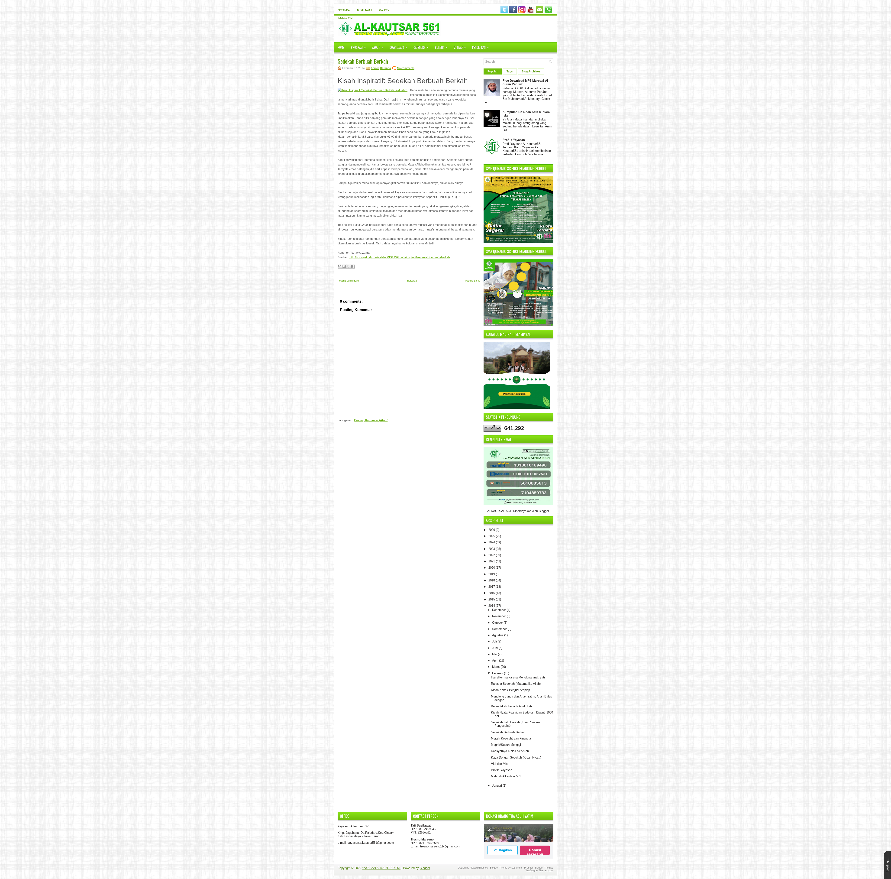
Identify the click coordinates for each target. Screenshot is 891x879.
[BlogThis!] (344, 266)
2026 (492, 530)
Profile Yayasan (514, 140)
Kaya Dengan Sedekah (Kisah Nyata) (516, 757)
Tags (510, 71)
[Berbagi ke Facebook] (353, 266)
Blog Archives (531, 71)
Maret (496, 666)
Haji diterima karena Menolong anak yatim (519, 677)
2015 (492, 599)
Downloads (398, 47)
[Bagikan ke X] (348, 266)
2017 (492, 586)
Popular (492, 71)
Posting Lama (472, 280)
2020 (492, 567)
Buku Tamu (364, 10)
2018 (492, 580)
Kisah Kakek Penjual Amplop (510, 690)
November (499, 616)
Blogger (544, 511)
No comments (405, 68)
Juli (495, 641)
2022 (492, 555)
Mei (495, 654)
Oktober (498, 622)
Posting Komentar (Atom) (371, 420)
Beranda (344, 10)
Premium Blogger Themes (538, 867)
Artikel (375, 68)
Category (421, 47)
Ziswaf (460, 47)
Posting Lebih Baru (348, 280)
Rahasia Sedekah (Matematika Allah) (516, 683)
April (495, 660)
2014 (492, 605)
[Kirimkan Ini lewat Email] (339, 266)
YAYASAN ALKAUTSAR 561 (381, 868)
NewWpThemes (479, 867)
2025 (492, 536)
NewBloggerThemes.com (539, 870)
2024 (492, 542)
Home (341, 47)
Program (358, 47)
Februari (498, 673)
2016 (492, 593)
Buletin (441, 47)
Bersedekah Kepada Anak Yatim (512, 706)
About (377, 47)
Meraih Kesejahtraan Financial (511, 738)
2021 (492, 561)
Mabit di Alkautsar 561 (506, 776)
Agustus (498, 635)
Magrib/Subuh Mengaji (506, 744)
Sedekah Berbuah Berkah (363, 61)
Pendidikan (480, 47)
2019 (492, 574)
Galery (384, 10)
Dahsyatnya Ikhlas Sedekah (510, 751)
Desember (499, 610)
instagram (345, 17)
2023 (492, 549)
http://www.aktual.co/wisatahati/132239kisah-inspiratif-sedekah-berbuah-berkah (399, 257)
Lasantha (516, 867)
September (500, 629)
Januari (497, 785)
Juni (495, 648)
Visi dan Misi (499, 763)
